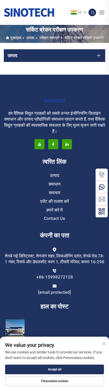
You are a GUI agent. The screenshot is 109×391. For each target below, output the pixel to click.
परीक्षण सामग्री (49, 38)
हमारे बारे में (54, 210)
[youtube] (39, 144)
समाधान (54, 184)
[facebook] (53, 144)
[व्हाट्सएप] (102, 187)
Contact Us (54, 218)
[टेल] (102, 175)
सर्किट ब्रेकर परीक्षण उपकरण (84, 38)
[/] (54, 100)
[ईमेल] (102, 199)
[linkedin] (67, 144)
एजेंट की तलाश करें (54, 201)
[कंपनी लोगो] (29, 12)
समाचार (54, 192)
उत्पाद (30, 38)
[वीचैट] (102, 211)
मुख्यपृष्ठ (15, 38)
